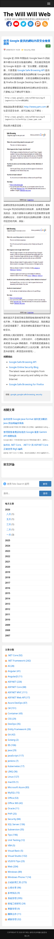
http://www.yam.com (35, 106)
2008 (7, 630)
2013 (7, 603)
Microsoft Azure (18, 787)
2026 (9, 522)
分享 (48, 46)
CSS (12, 718)
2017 (7, 582)
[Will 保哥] (16, 23)
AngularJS (15, 676)
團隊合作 (14, 914)
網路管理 (14, 919)
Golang (13, 739)
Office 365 (15, 803)
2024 (7, 545)
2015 (7, 593)
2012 (7, 609)
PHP (12, 813)
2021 (7, 561)
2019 (7, 572)
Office (13, 797)
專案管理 (14, 908)
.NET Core (15, 655)
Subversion (16, 829)
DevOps (14, 723)
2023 (7, 551)
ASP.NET (15, 681)
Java (12, 750)
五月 (9, 519)
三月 (9, 524)
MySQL (14, 792)
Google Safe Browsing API (31, 70)
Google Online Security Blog (23, 367)
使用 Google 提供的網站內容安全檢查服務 (26, 42)
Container (15, 713)
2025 (7, 540)
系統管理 (15, 898)
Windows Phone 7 (19, 877)
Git (11, 734)
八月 (9, 514)
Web (33, 49)
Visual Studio (17, 855)
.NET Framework (19, 660)
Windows (15, 871)
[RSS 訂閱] (45, 23)
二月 (9, 529)
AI (11, 665)
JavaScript (16, 755)
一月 (9, 534)
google (13, 394)
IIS (12, 745)
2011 (7, 614)
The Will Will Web (27, 14)
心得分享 (14, 887)
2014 (7, 598)
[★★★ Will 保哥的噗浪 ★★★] (38, 23)
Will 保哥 (29, 932)
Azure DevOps (17, 702)
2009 (7, 624)
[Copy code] (47, 97)
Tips (13, 834)
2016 (7, 588)
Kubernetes (16, 766)
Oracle (13, 808)
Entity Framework (19, 729)
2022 (7, 556)
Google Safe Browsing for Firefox (26, 384)
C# (12, 708)
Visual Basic (15, 850)
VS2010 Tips (16, 861)
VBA (11, 845)
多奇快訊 (14, 892)
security (39, 394)
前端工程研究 (16, 903)
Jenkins (13, 760)
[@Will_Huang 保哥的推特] (23, 23)
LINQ (12, 771)
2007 (7, 635)
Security (27, 49)
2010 (7, 619)
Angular (14, 671)
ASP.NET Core (17, 687)
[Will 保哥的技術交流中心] (9, 23)
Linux (13, 776)
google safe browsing (26, 394)
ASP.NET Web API (19, 697)
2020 (7, 566)
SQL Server (16, 824)
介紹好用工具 (17, 882)
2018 (7, 577)
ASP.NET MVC (17, 692)
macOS (13, 782)
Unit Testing (16, 840)
